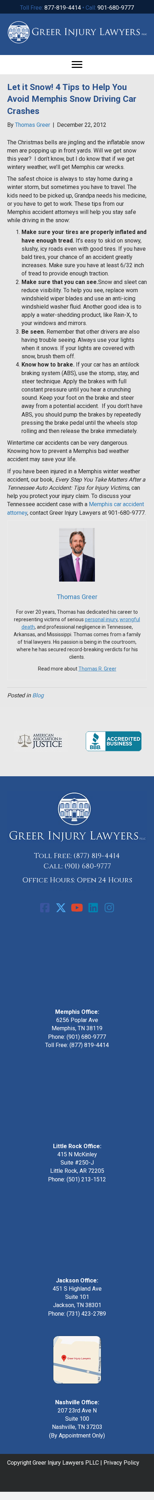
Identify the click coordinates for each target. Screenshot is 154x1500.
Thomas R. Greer (97, 669)
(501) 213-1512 (86, 1179)
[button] (45, 908)
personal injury (101, 619)
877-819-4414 (62, 7)
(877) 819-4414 (96, 856)
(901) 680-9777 (87, 866)
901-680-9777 (115, 7)
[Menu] (77, 65)
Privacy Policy (121, 1462)
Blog (38, 695)
